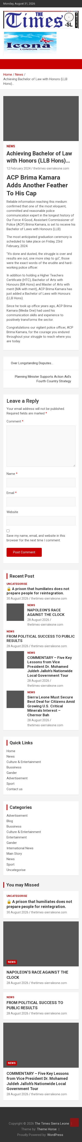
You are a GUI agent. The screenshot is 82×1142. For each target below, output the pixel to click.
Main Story (14, 854)
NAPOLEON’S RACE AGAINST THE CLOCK (46, 612)
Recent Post (22, 576)
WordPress (55, 1135)
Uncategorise (17, 583)
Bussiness (14, 767)
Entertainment (17, 837)
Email (12, 493)
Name (12, 474)
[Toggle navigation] (8, 64)
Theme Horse (47, 1129)
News (11, 146)
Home (11, 751)
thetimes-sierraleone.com (51, 168)
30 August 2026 (17, 598)
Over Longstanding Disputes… (32, 363)
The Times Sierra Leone (52, 1123)
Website (12, 512)
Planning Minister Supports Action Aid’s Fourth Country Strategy (43, 379)
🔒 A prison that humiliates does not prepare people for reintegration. (38, 591)
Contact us (15, 789)
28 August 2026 (38, 620)
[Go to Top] (74, 1122)
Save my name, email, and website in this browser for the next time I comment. (36, 538)
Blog (10, 821)
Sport (10, 784)
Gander (12, 773)
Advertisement (17, 778)
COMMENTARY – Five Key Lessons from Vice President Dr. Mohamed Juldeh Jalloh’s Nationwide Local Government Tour (50, 666)
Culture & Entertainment (24, 762)
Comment (15, 421)
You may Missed (22, 885)
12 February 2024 (19, 168)
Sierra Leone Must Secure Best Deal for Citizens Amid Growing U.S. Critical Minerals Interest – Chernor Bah (51, 706)
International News (20, 848)
